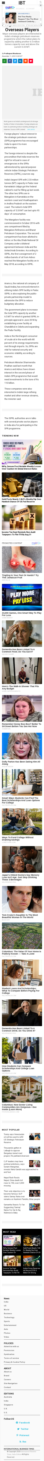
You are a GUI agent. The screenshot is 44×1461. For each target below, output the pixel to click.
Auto (6, 1329)
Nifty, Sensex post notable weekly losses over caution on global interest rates (21, 467)
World (6, 1310)
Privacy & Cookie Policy (14, 1362)
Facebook (24, 1422)
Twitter (24, 1429)
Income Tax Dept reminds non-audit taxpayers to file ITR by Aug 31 (18, 533)
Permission (9, 1350)
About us (8, 1372)
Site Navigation (10, 1383)
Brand (6, 1376)
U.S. (5, 1413)
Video (6, 1337)
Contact (7, 1387)
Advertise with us (11, 1346)
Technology (9, 1317)
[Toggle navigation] (3, 3)
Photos (7, 1333)
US (5, 1306)
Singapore (8, 1405)
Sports (7, 1321)
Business (8, 1314)
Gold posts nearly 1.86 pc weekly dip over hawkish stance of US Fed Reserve (21, 500)
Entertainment (10, 1325)
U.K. (5, 1409)
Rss (23, 1441)
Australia (8, 1397)
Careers (7, 1380)
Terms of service (11, 1358)
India (6, 1302)
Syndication (9, 1354)
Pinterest (23, 1435)
